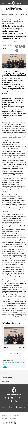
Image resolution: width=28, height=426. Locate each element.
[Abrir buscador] (25, 2)
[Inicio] (14, 391)
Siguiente (23, 348)
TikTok (8, 398)
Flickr (23, 398)
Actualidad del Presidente (16, 14)
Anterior (20, 348)
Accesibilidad (13, 418)
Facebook (16, 398)
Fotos (4, 48)
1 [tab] (5, 347)
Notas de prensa (7, 46)
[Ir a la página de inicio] (14, 3)
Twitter (19, 398)
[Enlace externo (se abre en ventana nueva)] (12, 422)
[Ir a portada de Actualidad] (14, 9)
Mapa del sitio (5, 418)
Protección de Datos (6, 415)
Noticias (4, 14)
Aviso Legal (16, 415)
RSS (16, 401)
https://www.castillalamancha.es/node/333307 (13, 363)
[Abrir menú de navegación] (3, 3)
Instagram (5, 398)
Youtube (12, 398)
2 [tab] (7, 347)
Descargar (13, 353)
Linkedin (12, 401)
